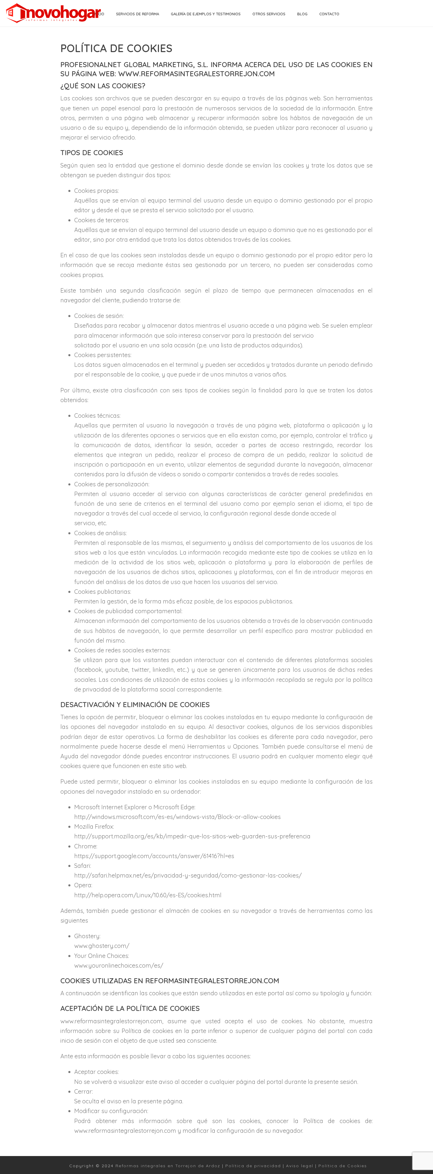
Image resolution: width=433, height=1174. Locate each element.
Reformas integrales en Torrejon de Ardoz (167, 1165)
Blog (302, 13)
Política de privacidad (253, 1165)
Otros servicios (268, 13)
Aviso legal (299, 1165)
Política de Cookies (342, 1165)
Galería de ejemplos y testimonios (206, 13)
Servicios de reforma (137, 13)
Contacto (329, 13)
